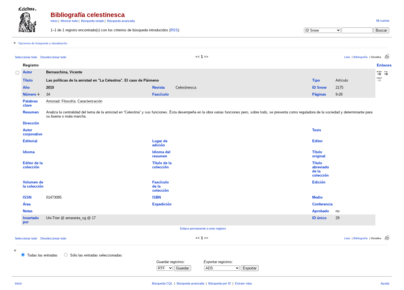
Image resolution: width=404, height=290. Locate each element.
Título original (318, 154)
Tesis (316, 130)
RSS (174, 30)
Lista (347, 56)
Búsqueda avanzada (121, 21)
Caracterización (90, 101)
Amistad (52, 101)
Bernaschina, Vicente (64, 72)
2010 (50, 87)
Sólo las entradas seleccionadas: (96, 255)
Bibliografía (360, 56)
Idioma (29, 152)
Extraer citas (243, 283)
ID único (319, 218)
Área (27, 204)
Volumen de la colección (33, 184)
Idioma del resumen (161, 154)
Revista (158, 87)
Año (26, 87)
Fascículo (160, 94)
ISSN (27, 197)
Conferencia (322, 204)
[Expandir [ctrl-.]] (16, 251)
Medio (317, 197)
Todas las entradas (42, 255)
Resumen (31, 112)
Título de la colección (161, 165)
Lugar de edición (159, 143)
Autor (27, 72)
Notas (27, 211)
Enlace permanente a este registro (203, 228)
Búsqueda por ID (219, 283)
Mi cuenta (382, 20)
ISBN (156, 197)
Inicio (54, 21)
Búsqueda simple (92, 21)
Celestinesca (186, 87)
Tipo (316, 80)
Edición (318, 182)
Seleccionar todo (26, 57)
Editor (317, 141)
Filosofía (68, 101)
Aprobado (320, 211)
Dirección (31, 123)
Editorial (30, 141)
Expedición (161, 204)
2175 (339, 87)
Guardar (182, 268)
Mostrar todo (69, 21)
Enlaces (384, 65)
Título (28, 80)
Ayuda (385, 283)
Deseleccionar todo (53, 57)
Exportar (249, 268)
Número (29, 94)
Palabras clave (30, 103)
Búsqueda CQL (162, 283)
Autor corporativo (32, 132)
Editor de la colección (33, 165)
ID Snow (319, 87)
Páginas (319, 94)
